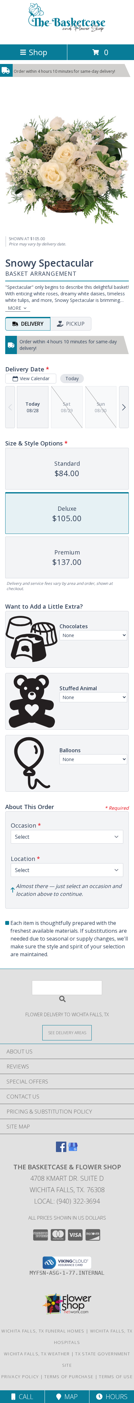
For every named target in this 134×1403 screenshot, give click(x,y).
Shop (38, 52)
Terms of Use (116, 1377)
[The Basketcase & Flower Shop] (67, 35)
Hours (114, 1396)
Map (69, 1396)
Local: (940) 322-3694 (67, 1201)
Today (72, 378)
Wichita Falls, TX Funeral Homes (42, 1331)
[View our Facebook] (61, 1150)
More (14, 308)
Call (24, 1396)
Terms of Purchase (68, 1377)
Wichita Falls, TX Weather (37, 1354)
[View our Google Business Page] (73, 1150)
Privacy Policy (20, 1377)
